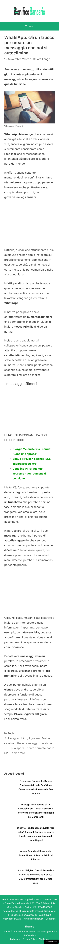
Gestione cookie (51, 942)
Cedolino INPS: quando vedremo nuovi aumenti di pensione (29, 473)
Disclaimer (44, 939)
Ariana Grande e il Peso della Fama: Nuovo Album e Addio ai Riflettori (36, 855)
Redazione (15, 939)
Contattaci (51, 918)
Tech (11, 733)
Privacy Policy (29, 939)
